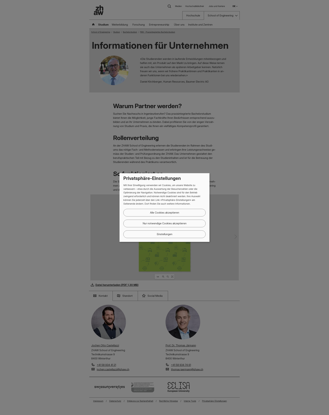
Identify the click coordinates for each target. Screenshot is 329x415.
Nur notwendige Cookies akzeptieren (164, 223)
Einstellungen (164, 234)
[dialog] (164, 207)
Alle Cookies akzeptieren (164, 212)
